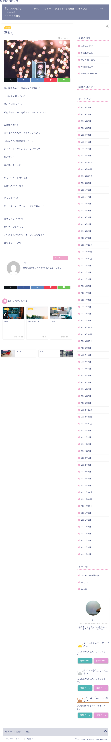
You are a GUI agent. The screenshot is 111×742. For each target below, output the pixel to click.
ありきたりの (87, 46)
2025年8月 (86, 190)
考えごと (83, 8)
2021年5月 (86, 540)
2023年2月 (86, 396)
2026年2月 (86, 149)
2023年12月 (86, 327)
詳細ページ (85, 660)
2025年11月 (86, 169)
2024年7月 (86, 279)
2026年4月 (86, 135)
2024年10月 (86, 259)
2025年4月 (86, 217)
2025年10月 (86, 176)
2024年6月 (86, 286)
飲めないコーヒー (89, 74)
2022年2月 (86, 479)
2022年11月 (86, 417)
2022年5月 (86, 458)
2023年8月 (86, 355)
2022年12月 (86, 410)
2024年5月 (86, 293)
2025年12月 (86, 163)
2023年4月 (86, 382)
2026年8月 (86, 108)
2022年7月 (86, 444)
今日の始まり (87, 67)
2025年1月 (86, 238)
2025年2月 (86, 231)
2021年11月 (86, 499)
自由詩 (47, 8)
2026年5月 (86, 128)
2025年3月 (86, 224)
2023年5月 (86, 376)
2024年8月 (86, 272)
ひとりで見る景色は (64, 8)
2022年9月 (86, 431)
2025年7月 (86, 197)
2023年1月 (86, 403)
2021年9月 (86, 513)
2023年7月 (86, 362)
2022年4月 (86, 465)
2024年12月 (86, 245)
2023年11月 (86, 334)
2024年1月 (86, 321)
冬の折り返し (87, 53)
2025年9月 (86, 183)
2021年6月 (86, 534)
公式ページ (101, 660)
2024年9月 (86, 266)
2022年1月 (86, 486)
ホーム (37, 8)
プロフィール (97, 8)
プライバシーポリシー (14, 739)
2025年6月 (86, 204)
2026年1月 (86, 156)
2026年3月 (86, 142)
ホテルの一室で (88, 60)
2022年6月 (86, 451)
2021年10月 (86, 506)
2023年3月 (86, 389)
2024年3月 (86, 307)
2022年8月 (86, 437)
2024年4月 (86, 300)
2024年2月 (86, 314)
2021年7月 (86, 527)
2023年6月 (86, 369)
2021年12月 (86, 492)
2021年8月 (86, 520)
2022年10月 (86, 424)
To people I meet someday (13, 12)
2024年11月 (86, 252)
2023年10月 (86, 341)
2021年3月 (86, 554)
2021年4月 (86, 547)
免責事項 (30, 739)
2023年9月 (86, 348)
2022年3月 (86, 472)
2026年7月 (86, 114)
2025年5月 (86, 211)
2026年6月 (86, 121)
